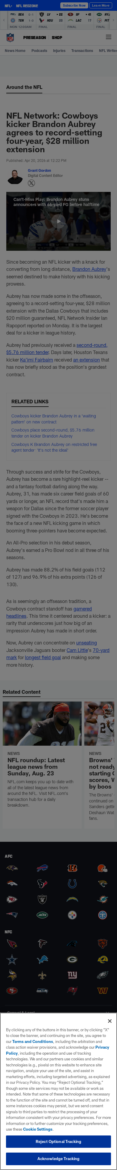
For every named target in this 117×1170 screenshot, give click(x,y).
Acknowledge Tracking (59, 1158)
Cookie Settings (37, 1129)
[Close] (109, 1021)
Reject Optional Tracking (58, 1141)
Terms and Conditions (32, 1041)
